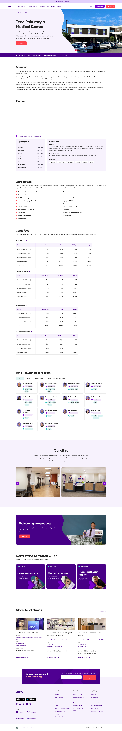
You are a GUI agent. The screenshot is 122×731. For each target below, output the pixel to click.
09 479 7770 (51, 644)
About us (57, 694)
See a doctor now (77, 694)
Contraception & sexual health (79, 709)
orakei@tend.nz (21, 645)
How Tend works (59, 697)
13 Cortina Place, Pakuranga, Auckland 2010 (29, 55)
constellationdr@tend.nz (54, 646)
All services (76, 713)
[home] (9, 6)
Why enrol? (93, 694)
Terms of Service (31, 727)
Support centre (94, 697)
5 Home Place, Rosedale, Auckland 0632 (57, 639)
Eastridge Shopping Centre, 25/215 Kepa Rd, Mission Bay (29, 638)
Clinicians (57, 700)
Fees (48, 6)
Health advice (94, 700)
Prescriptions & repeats (79, 700)
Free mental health (77, 705)
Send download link (89, 677)
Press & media (58, 714)
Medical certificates (78, 702)
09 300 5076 (65, 55)
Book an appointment (96, 705)
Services (42, 6)
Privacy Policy (23, 727)
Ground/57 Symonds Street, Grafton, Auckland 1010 (91, 639)
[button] (21, 6)
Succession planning (60, 711)
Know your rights (95, 702)
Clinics (53, 6)
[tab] (20, 378)
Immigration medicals (78, 697)
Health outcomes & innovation (62, 708)
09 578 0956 (20, 643)
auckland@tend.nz (51, 55)
